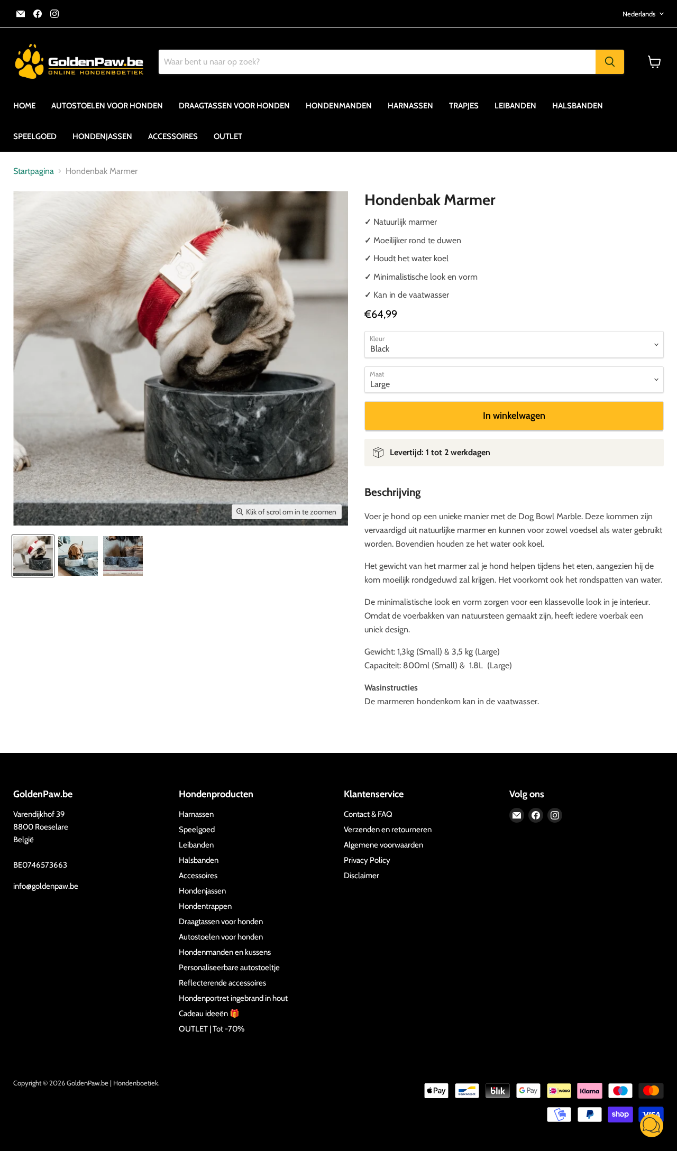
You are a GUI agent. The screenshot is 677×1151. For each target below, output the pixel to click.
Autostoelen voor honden (107, 106)
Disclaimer (361, 875)
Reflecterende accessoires (222, 983)
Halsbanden (577, 106)
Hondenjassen (102, 136)
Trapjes (464, 106)
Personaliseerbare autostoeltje (229, 967)
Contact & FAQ (368, 814)
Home (24, 106)
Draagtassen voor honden (234, 106)
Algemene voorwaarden (383, 845)
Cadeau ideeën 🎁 (209, 1013)
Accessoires (173, 136)
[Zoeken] (610, 62)
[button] (651, 1126)
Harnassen (410, 106)
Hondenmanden (339, 106)
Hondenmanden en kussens (225, 952)
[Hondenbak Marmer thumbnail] (33, 556)
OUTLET (228, 136)
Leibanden (515, 106)
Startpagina (33, 171)
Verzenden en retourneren (388, 829)
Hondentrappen (205, 906)
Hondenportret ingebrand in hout (233, 998)
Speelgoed (35, 136)
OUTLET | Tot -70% (211, 1029)
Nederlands (639, 14)
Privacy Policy (367, 860)
